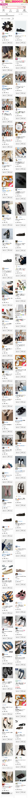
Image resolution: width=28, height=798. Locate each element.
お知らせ (17, 10)
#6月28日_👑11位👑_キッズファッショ (7, 191)
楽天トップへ (24, 4)
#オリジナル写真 (18, 420)
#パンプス (4, 165)
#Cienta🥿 (5, 35)
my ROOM (24, 10)
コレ (5, 42)
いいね (10, 42)
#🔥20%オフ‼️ (5, 298)
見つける (10, 10)
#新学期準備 (4, 88)
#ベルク (7, 476)
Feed (3, 10)
